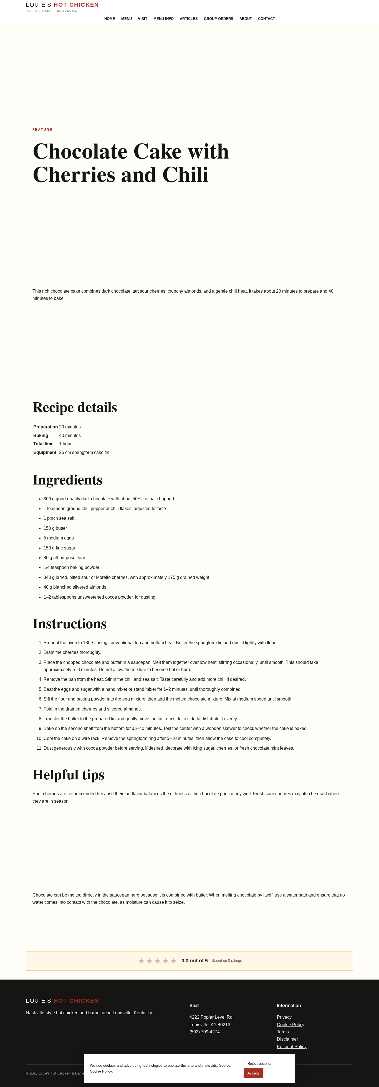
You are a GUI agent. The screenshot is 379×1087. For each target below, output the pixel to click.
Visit (142, 19)
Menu (126, 19)
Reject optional (259, 1063)
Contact (266, 19)
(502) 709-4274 (205, 1032)
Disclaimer (287, 1039)
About (245, 19)
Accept (253, 1073)
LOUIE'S (62, 7)
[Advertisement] (166, 63)
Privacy (284, 1017)
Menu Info (163, 19)
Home (109, 19)
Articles (189, 19)
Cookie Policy (290, 1024)
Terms (283, 1032)
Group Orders (218, 19)
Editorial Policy (292, 1046)
